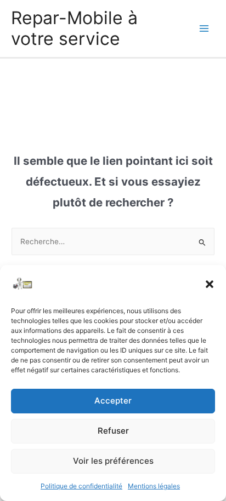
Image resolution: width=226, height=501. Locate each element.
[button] (209, 284)
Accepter (113, 400)
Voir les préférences (113, 461)
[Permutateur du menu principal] (204, 29)
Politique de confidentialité (81, 486)
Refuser (113, 430)
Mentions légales (154, 486)
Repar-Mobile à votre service (74, 28)
